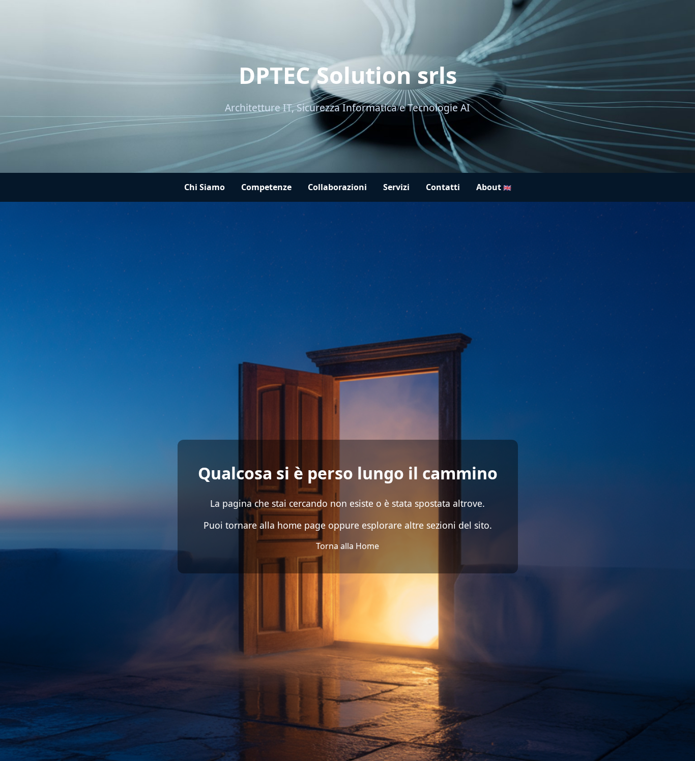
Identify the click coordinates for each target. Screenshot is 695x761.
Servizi (396, 187)
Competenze (266, 187)
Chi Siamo (204, 187)
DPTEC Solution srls (348, 74)
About (493, 187)
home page (301, 525)
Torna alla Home (347, 546)
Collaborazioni (337, 187)
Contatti (443, 187)
